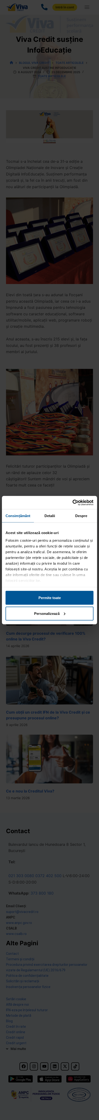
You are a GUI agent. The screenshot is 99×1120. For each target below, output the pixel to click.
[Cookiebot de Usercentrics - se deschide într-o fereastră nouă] (72, 502)
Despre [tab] (81, 516)
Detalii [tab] (49, 516)
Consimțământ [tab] (18, 516)
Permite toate (49, 598)
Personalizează (47, 613)
